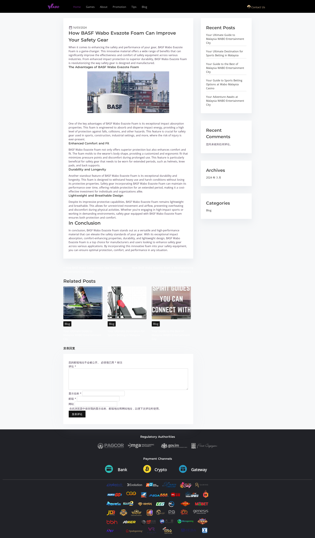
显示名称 (75, 393)
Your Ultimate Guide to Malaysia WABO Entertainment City (82, 335)
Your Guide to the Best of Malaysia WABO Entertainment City (171, 335)
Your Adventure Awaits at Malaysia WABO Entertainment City (225, 100)
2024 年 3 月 (213, 177)
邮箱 (72, 398)
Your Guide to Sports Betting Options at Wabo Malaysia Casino (224, 84)
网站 (71, 404)
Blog (67, 324)
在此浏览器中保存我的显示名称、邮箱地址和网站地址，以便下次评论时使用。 (115, 408)
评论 (72, 366)
